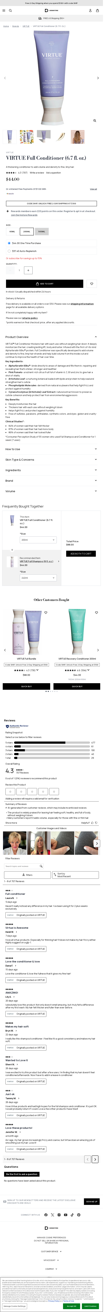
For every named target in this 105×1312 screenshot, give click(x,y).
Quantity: (11, 264)
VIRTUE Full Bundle (26, 658)
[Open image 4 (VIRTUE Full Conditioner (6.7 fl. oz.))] (61, 137)
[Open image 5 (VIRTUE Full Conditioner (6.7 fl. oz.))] (77, 137)
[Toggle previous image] (5, 78)
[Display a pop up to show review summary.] (37, 670)
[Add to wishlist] (92, 284)
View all (93, 189)
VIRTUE (26, 26)
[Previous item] (5, 650)
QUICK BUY (26, 686)
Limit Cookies (90, 1306)
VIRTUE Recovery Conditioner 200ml (77, 658)
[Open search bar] (10, 10)
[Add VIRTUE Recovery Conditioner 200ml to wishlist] (96, 612)
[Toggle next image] (98, 78)
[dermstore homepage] (51, 10)
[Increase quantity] (28, 270)
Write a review (37, 172)
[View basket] (97, 10)
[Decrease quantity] (10, 270)
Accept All (71, 1306)
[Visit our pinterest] (78, 1215)
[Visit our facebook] (46, 1215)
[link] (90, 10)
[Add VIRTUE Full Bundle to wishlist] (46, 612)
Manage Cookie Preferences (51, 1237)
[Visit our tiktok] (72, 1215)
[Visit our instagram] (59, 1215)
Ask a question (53, 172)
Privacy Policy (53, 1301)
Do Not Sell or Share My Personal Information (51, 1242)
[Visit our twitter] (52, 1215)
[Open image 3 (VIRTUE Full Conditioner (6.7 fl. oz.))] (44, 137)
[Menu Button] (3, 10)
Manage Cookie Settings (15, 1306)
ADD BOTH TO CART (81, 553)
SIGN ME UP (91, 1201)
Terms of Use (68, 1301)
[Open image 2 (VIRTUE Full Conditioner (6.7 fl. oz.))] (27, 137)
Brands (15, 26)
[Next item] (98, 650)
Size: (8, 225)
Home (6, 26)
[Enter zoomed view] (94, 120)
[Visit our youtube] (65, 1215)
